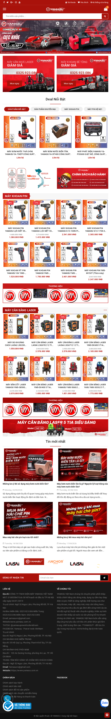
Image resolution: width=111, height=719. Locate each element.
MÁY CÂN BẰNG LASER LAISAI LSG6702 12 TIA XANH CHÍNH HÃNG (42, 344)
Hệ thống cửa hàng (100, 2)
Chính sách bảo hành (12, 683)
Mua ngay (23, 234)
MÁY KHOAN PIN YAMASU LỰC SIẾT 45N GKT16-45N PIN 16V (16, 229)
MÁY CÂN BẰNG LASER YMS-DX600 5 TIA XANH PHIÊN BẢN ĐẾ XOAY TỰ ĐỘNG (95, 344)
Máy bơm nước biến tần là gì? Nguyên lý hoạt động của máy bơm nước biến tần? (82, 485)
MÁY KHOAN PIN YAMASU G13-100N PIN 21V (69, 229)
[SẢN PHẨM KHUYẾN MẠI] (25, 296)
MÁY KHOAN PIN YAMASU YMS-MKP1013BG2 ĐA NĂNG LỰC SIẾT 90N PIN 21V (68, 272)
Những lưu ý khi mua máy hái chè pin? (74, 537)
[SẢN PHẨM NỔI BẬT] (10, 296)
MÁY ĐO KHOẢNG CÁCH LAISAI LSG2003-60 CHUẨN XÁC (16, 344)
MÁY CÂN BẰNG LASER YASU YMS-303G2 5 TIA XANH (95, 386)
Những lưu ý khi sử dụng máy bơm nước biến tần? (26, 484)
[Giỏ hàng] (106, 9)
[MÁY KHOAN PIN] (40, 293)
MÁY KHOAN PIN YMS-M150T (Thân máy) (95, 271)
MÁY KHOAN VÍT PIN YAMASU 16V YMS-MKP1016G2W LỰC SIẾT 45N (16, 272)
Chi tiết (27, 157)
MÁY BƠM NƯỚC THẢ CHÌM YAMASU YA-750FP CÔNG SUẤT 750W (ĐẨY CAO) (20, 153)
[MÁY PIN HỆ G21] (71, 296)
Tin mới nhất (55, 441)
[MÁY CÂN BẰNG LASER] (86, 296)
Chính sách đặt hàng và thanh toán (19, 697)
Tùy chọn (50, 276)
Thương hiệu (55, 286)
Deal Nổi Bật (55, 99)
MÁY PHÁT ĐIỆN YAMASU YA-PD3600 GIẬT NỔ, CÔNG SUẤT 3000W (91, 153)
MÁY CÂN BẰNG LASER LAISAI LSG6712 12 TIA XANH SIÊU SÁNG (68, 344)
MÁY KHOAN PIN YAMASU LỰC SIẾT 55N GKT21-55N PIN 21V (42, 229)
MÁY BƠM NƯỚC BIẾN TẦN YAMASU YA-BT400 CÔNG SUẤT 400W (55, 153)
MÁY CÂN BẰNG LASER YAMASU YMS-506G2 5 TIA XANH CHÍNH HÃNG (68, 386)
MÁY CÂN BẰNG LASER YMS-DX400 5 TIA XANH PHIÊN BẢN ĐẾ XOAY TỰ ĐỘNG (42, 386)
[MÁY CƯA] (101, 293)
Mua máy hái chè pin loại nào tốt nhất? (21, 537)
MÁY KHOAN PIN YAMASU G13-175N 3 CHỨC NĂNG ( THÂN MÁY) (95, 229)
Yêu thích (84, 2)
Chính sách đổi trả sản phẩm (16, 690)
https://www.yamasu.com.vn (24, 670)
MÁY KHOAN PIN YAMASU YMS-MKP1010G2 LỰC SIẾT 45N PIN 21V (42, 272)
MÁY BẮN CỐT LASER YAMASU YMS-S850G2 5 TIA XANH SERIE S (15, 386)
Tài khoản (71, 2)
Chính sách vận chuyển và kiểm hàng (20, 693)
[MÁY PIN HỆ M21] (55, 296)
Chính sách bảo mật (12, 686)
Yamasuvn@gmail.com (19, 667)
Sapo (75, 716)
